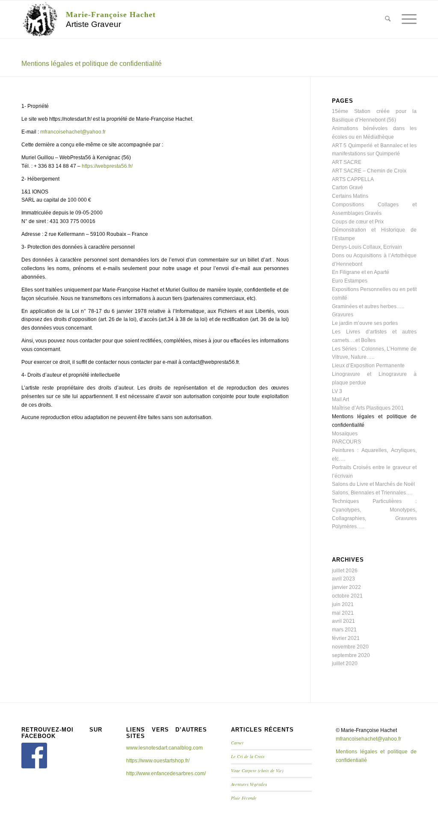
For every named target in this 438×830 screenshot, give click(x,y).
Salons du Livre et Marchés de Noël (373, 484)
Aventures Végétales (249, 784)
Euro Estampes (349, 281)
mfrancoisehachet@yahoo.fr (73, 132)
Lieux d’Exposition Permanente (368, 366)
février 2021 (346, 638)
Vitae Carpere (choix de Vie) (257, 770)
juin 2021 (343, 604)
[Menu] (406, 19)
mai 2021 (343, 613)
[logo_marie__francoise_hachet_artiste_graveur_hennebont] (40, 19)
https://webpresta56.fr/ (107, 166)
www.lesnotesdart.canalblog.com (164, 748)
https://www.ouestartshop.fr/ (157, 761)
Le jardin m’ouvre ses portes (365, 323)
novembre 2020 (350, 647)
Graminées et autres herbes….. (368, 306)
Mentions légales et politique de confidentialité (91, 63)
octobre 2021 (347, 596)
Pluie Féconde (244, 798)
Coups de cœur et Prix (358, 222)
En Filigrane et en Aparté (360, 272)
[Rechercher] (387, 19)
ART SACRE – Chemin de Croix (369, 171)
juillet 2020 (345, 663)
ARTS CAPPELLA (353, 179)
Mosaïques (345, 434)
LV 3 (337, 391)
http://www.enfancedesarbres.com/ (166, 773)
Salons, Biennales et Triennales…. (372, 493)
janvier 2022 (346, 587)
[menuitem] (387, 19)
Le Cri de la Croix (248, 756)
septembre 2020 (351, 655)
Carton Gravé (347, 187)
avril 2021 (343, 621)
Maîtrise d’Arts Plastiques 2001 (368, 408)
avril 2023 (343, 579)
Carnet (237, 743)
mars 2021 (344, 630)
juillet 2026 (345, 571)
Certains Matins (350, 196)
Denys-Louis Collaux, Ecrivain (367, 247)
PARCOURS (346, 442)
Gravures (342, 315)
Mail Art (340, 399)
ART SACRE (346, 162)
